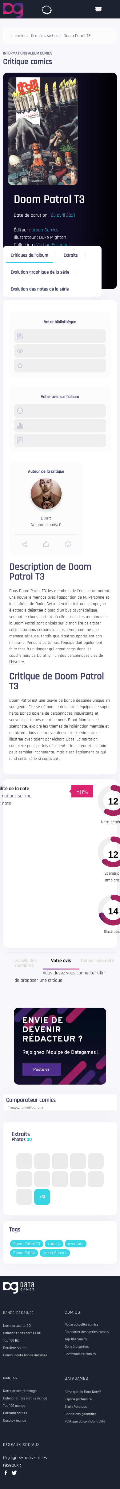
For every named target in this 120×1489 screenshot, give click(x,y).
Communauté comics (80, 1354)
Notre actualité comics (81, 1324)
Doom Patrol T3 (26, 1243)
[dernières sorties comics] (46, 8)
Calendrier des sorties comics (87, 1332)
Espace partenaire (78, 1399)
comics (54, 1243)
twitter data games (14, 1474)
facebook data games (7, 1474)
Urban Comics (44, 230)
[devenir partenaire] (60, 1046)
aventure (75, 1243)
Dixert (46, 518)
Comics (72, 1312)
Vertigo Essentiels (54, 245)
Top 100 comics (76, 1339)
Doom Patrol (24, 1253)
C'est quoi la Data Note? (83, 1392)
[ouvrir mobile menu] (98, 9)
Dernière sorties (77, 1347)
